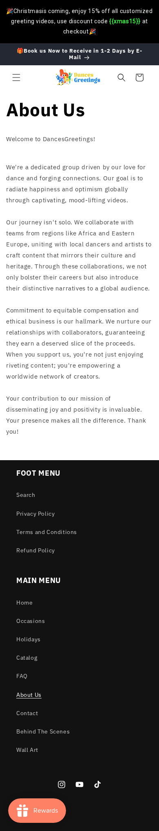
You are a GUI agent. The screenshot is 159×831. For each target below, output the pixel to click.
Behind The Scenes (43, 731)
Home (24, 602)
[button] (16, 77)
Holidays (28, 639)
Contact (27, 713)
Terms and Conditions (46, 532)
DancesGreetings (67, 824)
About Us (29, 694)
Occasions (30, 621)
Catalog (26, 657)
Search (25, 495)
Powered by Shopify (110, 824)
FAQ (22, 676)
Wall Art (27, 749)
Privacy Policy (35, 513)
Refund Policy (35, 550)
